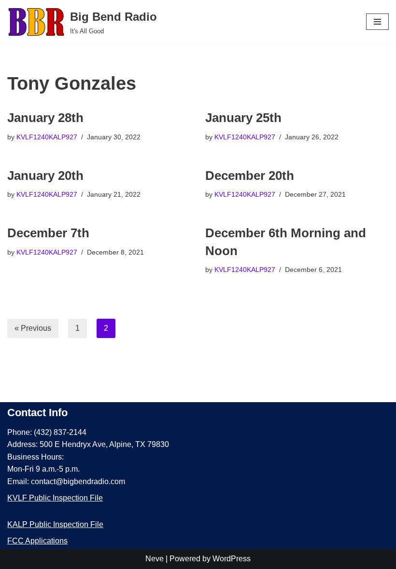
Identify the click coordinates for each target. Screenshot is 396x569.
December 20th (249, 175)
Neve (154, 559)
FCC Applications (37, 541)
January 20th (45, 175)
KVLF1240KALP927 (46, 137)
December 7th (48, 233)
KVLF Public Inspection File (55, 498)
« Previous (32, 328)
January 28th (45, 117)
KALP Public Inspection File (55, 524)
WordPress (231, 559)
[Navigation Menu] (377, 22)
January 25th (243, 117)
